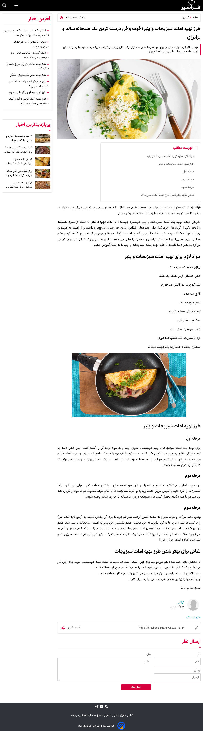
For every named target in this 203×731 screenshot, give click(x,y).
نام (199, 655)
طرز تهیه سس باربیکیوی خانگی (28, 75)
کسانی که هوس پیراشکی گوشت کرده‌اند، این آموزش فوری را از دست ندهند (18, 161)
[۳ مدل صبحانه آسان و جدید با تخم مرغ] (42, 138)
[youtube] (101, 706)
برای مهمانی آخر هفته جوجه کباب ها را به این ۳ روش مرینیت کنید (18, 173)
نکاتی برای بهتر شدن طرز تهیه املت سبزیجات (167, 195)
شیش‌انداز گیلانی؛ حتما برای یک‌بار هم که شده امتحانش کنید (18, 150)
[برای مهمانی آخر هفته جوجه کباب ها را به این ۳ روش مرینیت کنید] (42, 173)
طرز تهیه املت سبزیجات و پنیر (176, 164)
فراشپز (180, 603)
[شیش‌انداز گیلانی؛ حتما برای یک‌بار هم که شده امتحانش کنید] (42, 150)
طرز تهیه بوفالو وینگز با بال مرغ (27, 92)
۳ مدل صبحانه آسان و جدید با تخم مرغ (19, 138)
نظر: (148, 655)
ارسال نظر (136, 687)
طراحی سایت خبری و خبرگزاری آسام (96, 726)
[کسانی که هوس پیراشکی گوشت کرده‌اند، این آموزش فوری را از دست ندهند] (42, 161)
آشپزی (185, 18)
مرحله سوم (187, 187)
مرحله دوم (188, 179)
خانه (195, 18)
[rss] (105, 706)
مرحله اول (188, 172)
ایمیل (197, 670)
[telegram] (97, 706)
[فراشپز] (191, 5)
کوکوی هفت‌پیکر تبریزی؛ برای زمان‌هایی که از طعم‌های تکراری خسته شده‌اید (19, 185)
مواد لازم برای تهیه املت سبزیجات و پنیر (170, 156)
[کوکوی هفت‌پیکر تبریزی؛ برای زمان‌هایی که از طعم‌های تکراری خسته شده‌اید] (42, 185)
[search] (4, 5)
